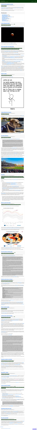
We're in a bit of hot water (6, 202)
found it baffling (10, 334)
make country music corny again (16, 61)
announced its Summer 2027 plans (10, 63)
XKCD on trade (4, 73)
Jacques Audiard (3, 320)
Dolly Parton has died (15, 179)
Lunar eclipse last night (5, 23)
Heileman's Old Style (3, 193)
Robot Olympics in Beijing (10, 62)
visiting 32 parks (9, 155)
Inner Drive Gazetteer (17, 364)
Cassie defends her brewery (6, 112)
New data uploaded (4, 417)
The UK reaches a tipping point (6, 251)
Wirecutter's (5, 411)
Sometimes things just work (6, 408)
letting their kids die (11, 188)
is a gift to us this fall (16, 53)
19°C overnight (21, 389)
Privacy (8, 428)
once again (7, 7)
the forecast (16, 285)
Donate (9, 428)
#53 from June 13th (19, 422)
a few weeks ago (5, 362)
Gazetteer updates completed (6, 359)
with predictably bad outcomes (15, 186)
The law (2, 67)
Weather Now (8, 282)
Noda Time (4, 379)
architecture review (19, 282)
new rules (19, 67)
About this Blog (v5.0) (4, 14)
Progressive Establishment (18, 396)
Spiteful (6, 115)
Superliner (12, 406)
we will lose (14, 182)
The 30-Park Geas (4, 20)
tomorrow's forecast (4, 312)
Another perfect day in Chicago (6, 279)
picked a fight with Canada (9, 182)
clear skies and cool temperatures (10, 26)
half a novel (22, 115)
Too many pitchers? (4, 135)
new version (8, 375)
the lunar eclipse (21, 26)
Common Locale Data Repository (6, 376)
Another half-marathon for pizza (7, 4)
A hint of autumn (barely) (5, 385)
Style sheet (3, 19)
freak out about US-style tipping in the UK (10, 255)
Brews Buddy (3, 7)
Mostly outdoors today (5, 306)
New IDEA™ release (4, 372)
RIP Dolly (3, 174)
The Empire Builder (11, 405)
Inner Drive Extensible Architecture (13, 375)
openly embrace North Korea (10, 394)
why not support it (15, 276)
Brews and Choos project (5, 15)
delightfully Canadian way (14, 183)
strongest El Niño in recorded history (9, 247)
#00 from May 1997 (11, 422)
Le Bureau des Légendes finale (6, 315)
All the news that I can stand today (7, 46)
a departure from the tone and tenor (14, 320)
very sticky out (16, 424)
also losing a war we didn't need (14, 184)
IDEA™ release (2, 364)
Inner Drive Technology (5, 428)
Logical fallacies (4, 17)
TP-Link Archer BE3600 (15, 411)
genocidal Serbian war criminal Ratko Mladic (14, 56)
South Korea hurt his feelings (18, 394)
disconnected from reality (4, 395)
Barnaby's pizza (19, 7)
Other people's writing (4, 18)
